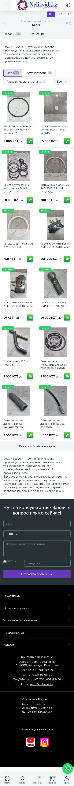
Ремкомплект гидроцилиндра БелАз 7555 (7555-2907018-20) (54, 367)
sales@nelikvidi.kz (41, 684)
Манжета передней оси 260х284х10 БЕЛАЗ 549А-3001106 (18, 129)
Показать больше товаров (37, 446)
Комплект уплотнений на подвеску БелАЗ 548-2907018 (17, 188)
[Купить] (30, 141)
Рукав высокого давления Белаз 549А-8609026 (13, 424)
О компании (11, 596)
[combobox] (10, 534)
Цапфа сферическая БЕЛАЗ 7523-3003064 (53, 304)
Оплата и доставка (16, 608)
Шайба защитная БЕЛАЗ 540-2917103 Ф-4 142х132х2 (54, 188)
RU (51, 14)
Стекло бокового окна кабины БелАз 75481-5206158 (54, 129)
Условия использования (20, 620)
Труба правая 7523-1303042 (15, 363)
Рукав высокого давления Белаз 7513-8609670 (53, 424)
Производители (14, 632)
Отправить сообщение (37, 574)
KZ (60, 14)
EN (70, 14)
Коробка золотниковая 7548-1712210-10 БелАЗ (55, 245)
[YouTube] (30, 742)
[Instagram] (44, 742)
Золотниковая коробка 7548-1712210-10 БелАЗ (18, 304)
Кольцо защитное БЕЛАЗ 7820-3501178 (18, 245)
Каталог (8, 645)
